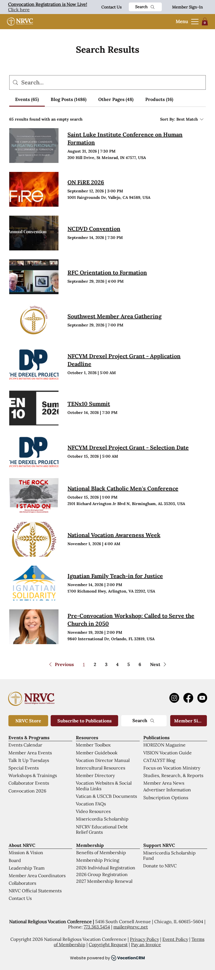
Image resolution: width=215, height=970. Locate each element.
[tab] (27, 99)
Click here (47, 6)
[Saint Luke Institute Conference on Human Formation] (34, 145)
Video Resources (93, 811)
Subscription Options (165, 797)
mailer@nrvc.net (130, 927)
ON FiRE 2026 (85, 182)
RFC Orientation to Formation (107, 272)
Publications (156, 737)
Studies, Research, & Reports (173, 775)
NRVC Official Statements (35, 890)
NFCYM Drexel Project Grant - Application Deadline (124, 359)
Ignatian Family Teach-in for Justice (115, 575)
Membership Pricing (97, 860)
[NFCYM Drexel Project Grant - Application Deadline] (34, 364)
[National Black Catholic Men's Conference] (34, 495)
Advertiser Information (167, 789)
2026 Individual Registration (105, 867)
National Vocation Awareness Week (113, 534)
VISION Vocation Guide (167, 752)
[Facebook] (188, 698)
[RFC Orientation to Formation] (34, 276)
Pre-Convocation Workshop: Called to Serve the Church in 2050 (130, 619)
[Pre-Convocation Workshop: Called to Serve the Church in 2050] (34, 626)
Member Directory (95, 775)
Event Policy (175, 939)
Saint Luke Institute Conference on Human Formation (125, 138)
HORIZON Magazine (164, 745)
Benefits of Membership (101, 852)
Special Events (23, 768)
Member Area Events (30, 752)
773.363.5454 (97, 927)
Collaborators (22, 883)
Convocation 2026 (27, 791)
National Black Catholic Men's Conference (122, 488)
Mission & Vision (26, 852)
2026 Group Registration (102, 874)
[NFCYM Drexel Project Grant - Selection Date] (34, 451)
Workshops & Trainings (32, 775)
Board (15, 860)
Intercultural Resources (100, 768)
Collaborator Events (28, 783)
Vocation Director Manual (103, 760)
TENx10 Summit (88, 403)
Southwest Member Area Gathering (114, 316)
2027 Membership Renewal (104, 881)
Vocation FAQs (91, 804)
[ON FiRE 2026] (34, 189)
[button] (205, 21)
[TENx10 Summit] (34, 408)
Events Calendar (25, 745)
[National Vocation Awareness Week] (34, 539)
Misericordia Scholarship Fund (169, 855)
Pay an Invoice (146, 944)
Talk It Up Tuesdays (28, 760)
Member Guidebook (97, 752)
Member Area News (163, 783)
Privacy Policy (144, 939)
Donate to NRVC (160, 865)
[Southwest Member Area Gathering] (34, 320)
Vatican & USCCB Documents (106, 796)
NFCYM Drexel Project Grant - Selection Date (128, 447)
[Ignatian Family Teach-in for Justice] (34, 583)
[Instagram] (174, 698)
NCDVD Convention (93, 228)
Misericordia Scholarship (102, 819)
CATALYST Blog (159, 760)
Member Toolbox (93, 745)
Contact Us (111, 7)
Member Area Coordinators (37, 875)
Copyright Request (108, 944)
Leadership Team (27, 868)
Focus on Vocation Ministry (171, 768)
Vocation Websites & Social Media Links (104, 785)
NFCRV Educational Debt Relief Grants (102, 829)
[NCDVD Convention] (34, 233)
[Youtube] (202, 698)
